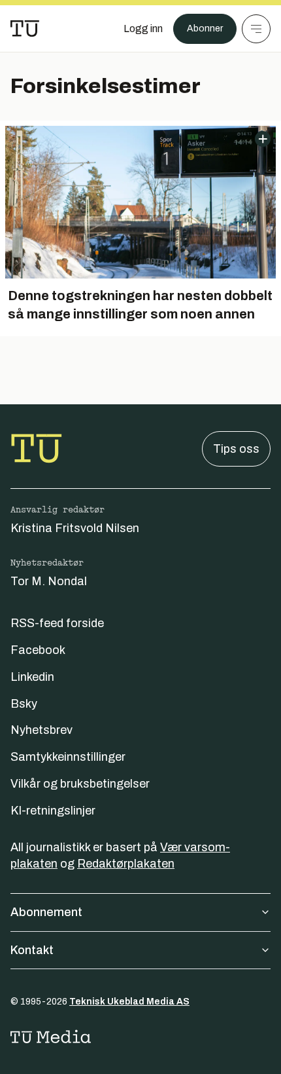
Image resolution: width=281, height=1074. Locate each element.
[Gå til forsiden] (24, 28)
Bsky (23, 703)
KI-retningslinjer (52, 810)
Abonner (205, 28)
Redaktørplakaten (125, 863)
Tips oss (236, 448)
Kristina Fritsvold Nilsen (74, 528)
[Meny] (256, 28)
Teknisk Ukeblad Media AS (129, 1002)
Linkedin (32, 676)
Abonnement (46, 912)
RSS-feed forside (57, 623)
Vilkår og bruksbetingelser (80, 783)
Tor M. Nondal (48, 581)
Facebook (37, 650)
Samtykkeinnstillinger (67, 756)
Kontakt (32, 950)
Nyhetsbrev (41, 730)
